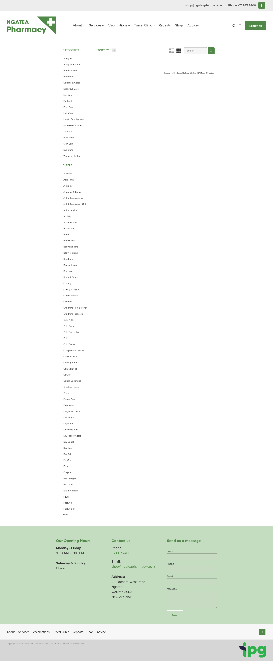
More (65, 514)
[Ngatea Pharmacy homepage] (33, 26)
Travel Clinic (143, 25)
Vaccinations (118, 25)
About (78, 25)
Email (170, 576)
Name (170, 551)
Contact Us (255, 26)
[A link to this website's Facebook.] (261, 5)
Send (174, 615)
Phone (170, 564)
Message (172, 589)
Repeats (165, 25)
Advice (192, 25)
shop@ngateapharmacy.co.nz (205, 5)
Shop (179, 25)
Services (95, 25)
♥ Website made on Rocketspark (69, 643)
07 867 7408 (120, 552)
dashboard (29, 643)
